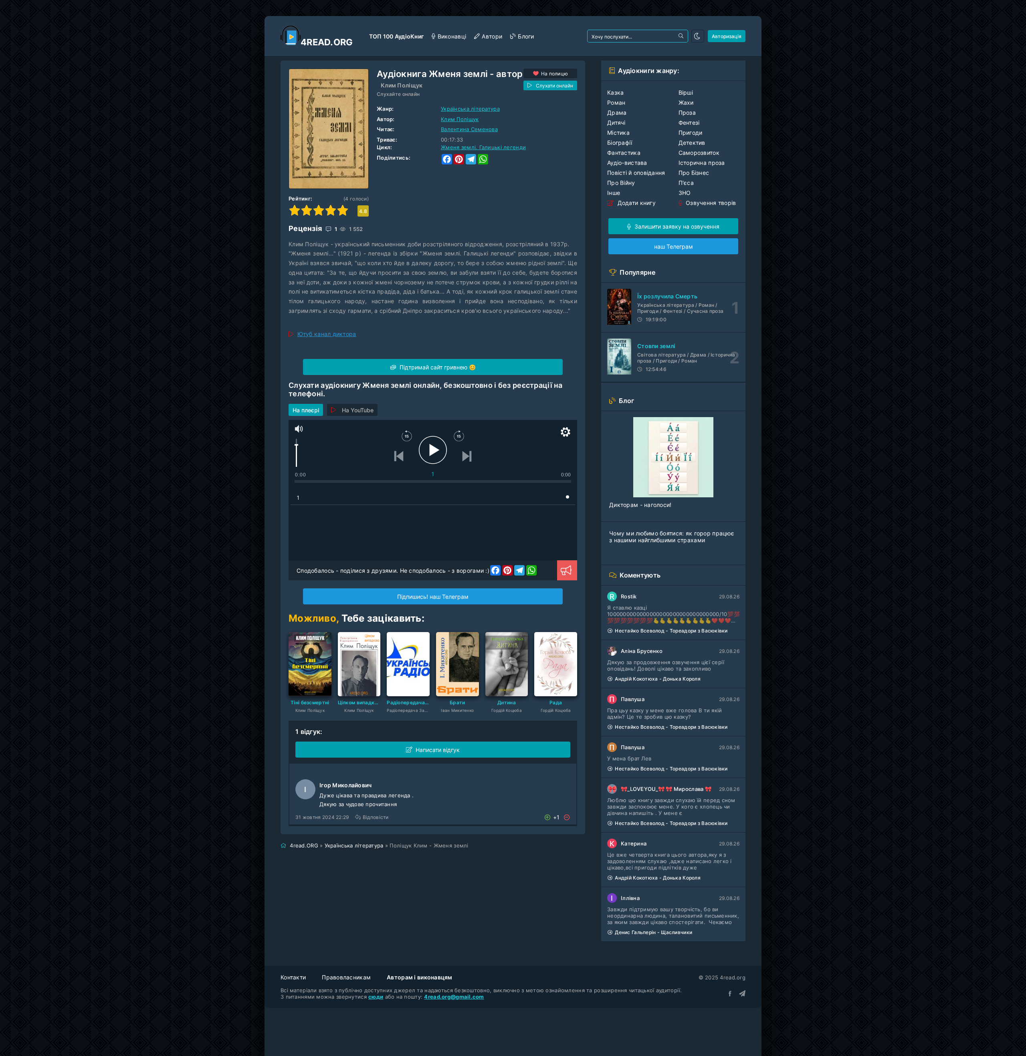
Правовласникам (346, 977)
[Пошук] (682, 36)
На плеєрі (306, 410)
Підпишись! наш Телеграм (433, 596)
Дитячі (616, 122)
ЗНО (685, 192)
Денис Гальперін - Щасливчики (653, 932)
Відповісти (376, 817)
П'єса (686, 182)
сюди (375, 996)
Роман (616, 102)
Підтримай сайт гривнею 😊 (437, 367)
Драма (616, 112)
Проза (687, 112)
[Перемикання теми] (698, 36)
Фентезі (689, 122)
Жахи (686, 102)
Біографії (619, 142)
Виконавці (452, 36)
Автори (492, 36)
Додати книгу (636, 202)
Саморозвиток (699, 152)
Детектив (692, 142)
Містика (618, 132)
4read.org (327, 42)
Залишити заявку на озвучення (676, 226)
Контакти (293, 977)
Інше (613, 192)
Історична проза (702, 162)
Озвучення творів (710, 202)
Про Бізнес (694, 172)
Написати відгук (438, 749)
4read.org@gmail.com (454, 996)
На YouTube (358, 410)
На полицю (554, 74)
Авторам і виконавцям (419, 977)
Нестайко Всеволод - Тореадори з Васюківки (671, 631)
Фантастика (623, 152)
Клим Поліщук (401, 85)
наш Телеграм (673, 246)
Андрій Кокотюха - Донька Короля (658, 679)
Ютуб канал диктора (326, 333)
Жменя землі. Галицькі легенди (483, 147)
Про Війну (621, 182)
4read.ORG (304, 845)
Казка (615, 92)
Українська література (470, 108)
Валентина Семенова (469, 129)
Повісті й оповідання (636, 172)
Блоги (526, 36)
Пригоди (691, 132)
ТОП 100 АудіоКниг (396, 36)
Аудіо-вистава (627, 162)
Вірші (686, 92)
